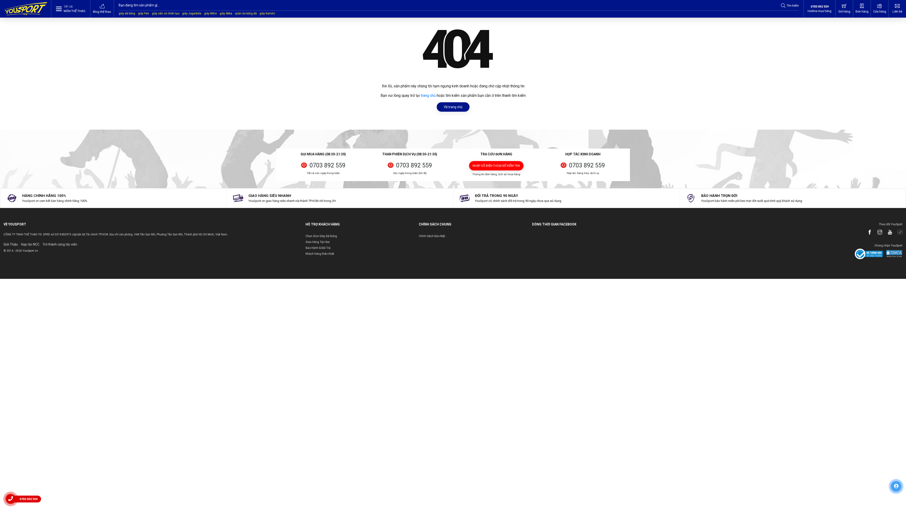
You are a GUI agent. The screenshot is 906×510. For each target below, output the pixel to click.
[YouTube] (887, 232)
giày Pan (143, 13)
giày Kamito (267, 13)
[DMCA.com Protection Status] (893, 253)
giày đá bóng (127, 13)
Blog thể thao (102, 11)
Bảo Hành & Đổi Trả (318, 248)
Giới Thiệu (11, 244)
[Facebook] (867, 232)
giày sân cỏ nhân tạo (165, 13)
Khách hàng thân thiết (320, 253)
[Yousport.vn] (25, 8)
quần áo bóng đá (246, 13)
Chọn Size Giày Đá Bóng (321, 236)
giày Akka (226, 13)
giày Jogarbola (191, 13)
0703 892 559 (327, 165)
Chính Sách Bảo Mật (432, 236)
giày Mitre (210, 13)
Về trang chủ (453, 107)
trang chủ (428, 95)
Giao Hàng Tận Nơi (318, 242)
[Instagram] (877, 232)
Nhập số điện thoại (496, 165)
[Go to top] (896, 500)
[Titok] (897, 232)
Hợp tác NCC (30, 244)
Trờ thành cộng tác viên (59, 244)
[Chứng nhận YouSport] (869, 253)
